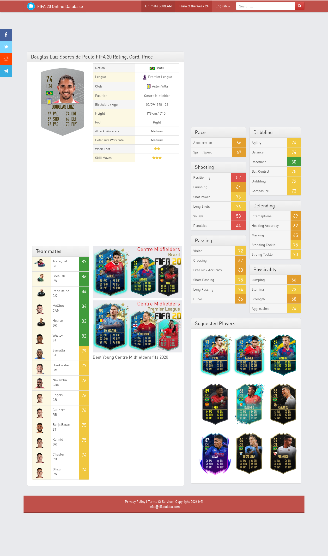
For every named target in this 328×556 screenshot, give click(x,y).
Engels (58, 395)
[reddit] (6, 59)
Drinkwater (61, 365)
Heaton (58, 320)
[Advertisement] (164, 33)
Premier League (159, 77)
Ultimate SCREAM (158, 6)
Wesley (58, 335)
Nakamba (60, 380)
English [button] (222, 6)
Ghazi (57, 469)
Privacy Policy (135, 501)
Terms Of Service (160, 501)
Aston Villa (159, 86)
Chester (58, 454)
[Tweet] (6, 47)
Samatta (59, 350)
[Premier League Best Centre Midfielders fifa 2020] (137, 326)
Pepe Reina (61, 291)
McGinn (58, 306)
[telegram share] (6, 71)
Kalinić (58, 439)
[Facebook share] (6, 35)
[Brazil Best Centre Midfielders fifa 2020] (137, 272)
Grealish (59, 276)
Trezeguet (60, 261)
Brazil (159, 68)
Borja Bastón (62, 424)
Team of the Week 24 (193, 6)
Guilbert (59, 410)
